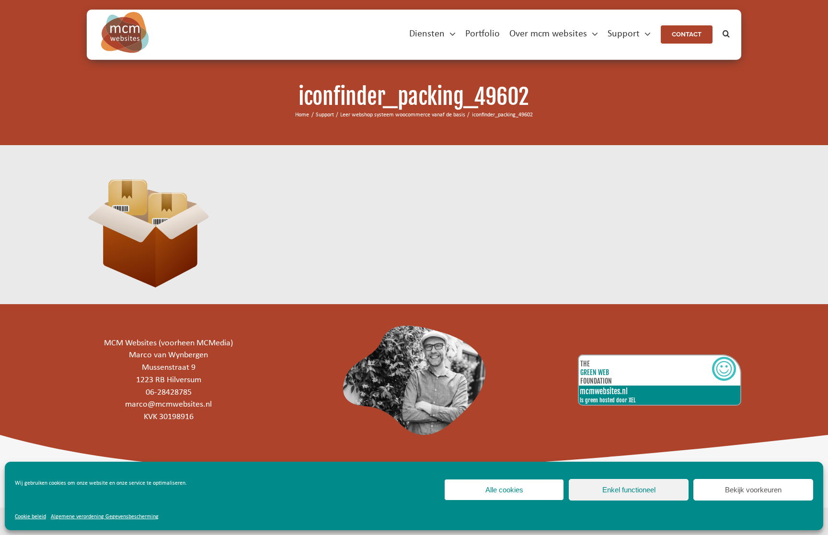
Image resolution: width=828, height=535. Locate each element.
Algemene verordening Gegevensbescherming (105, 517)
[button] (726, 34)
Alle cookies (504, 490)
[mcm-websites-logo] (125, 16)
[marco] (414, 329)
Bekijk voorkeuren (753, 490)
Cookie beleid (30, 517)
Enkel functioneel (629, 490)
